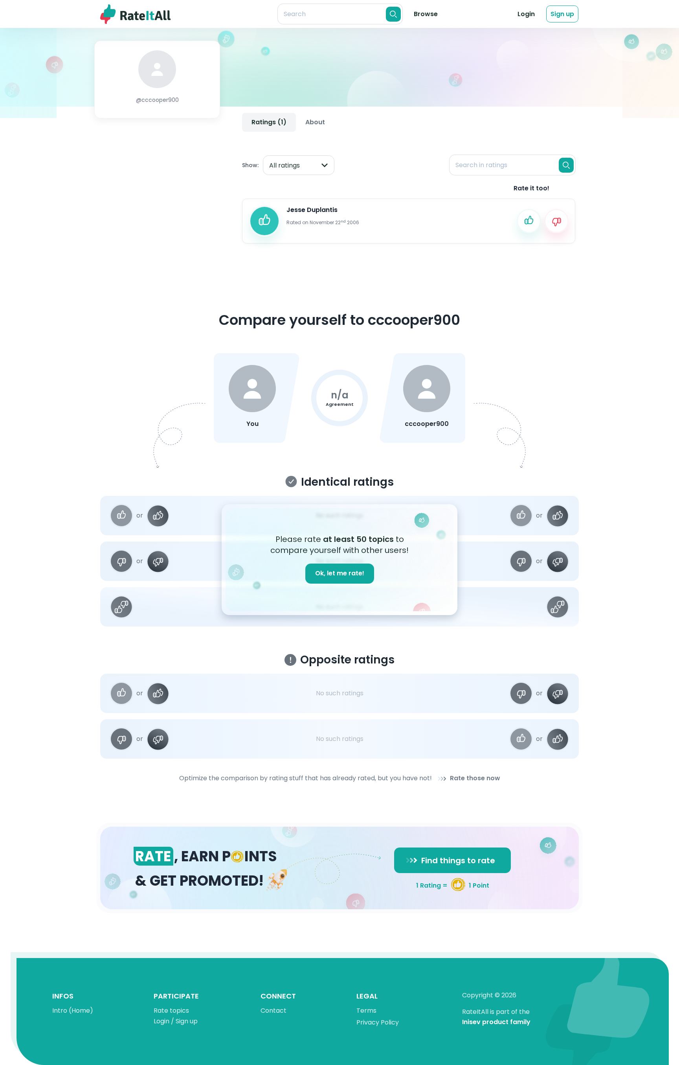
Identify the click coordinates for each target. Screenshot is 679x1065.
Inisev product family (496, 1022)
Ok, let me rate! (339, 573)
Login (526, 13)
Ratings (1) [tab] (268, 122)
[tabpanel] (408, 192)
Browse (426, 13)
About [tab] (315, 122)
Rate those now (475, 778)
